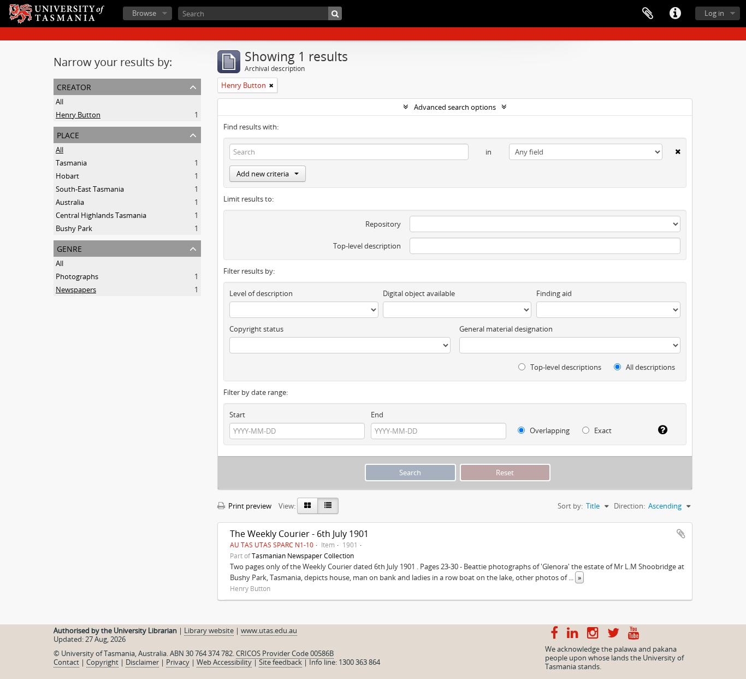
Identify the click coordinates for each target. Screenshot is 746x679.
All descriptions (649, 367)
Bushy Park (74, 228)
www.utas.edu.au (269, 630)
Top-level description (367, 246)
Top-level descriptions (565, 367)
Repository (383, 224)
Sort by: (570, 506)
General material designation (506, 329)
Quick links (675, 13)
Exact (602, 430)
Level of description (261, 293)
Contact (66, 662)
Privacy (178, 662)
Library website (209, 630)
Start (237, 415)
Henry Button (78, 115)
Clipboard (647, 13)
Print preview (249, 506)
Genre (69, 247)
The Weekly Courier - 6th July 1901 (299, 534)
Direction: (629, 506)
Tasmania (71, 163)
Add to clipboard (681, 533)
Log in (714, 13)
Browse (144, 13)
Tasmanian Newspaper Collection (303, 555)
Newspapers (76, 289)
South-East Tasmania (90, 189)
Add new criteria (262, 174)
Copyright (102, 662)
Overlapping (549, 430)
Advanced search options (455, 107)
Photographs (77, 276)
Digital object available (419, 293)
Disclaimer (142, 662)
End (377, 415)
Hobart (67, 176)
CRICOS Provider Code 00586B (285, 653)
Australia (70, 202)
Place (68, 134)
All (59, 102)
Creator (74, 86)
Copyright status (256, 329)
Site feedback (280, 662)
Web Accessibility (224, 662)
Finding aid (554, 293)
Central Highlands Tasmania (101, 215)
